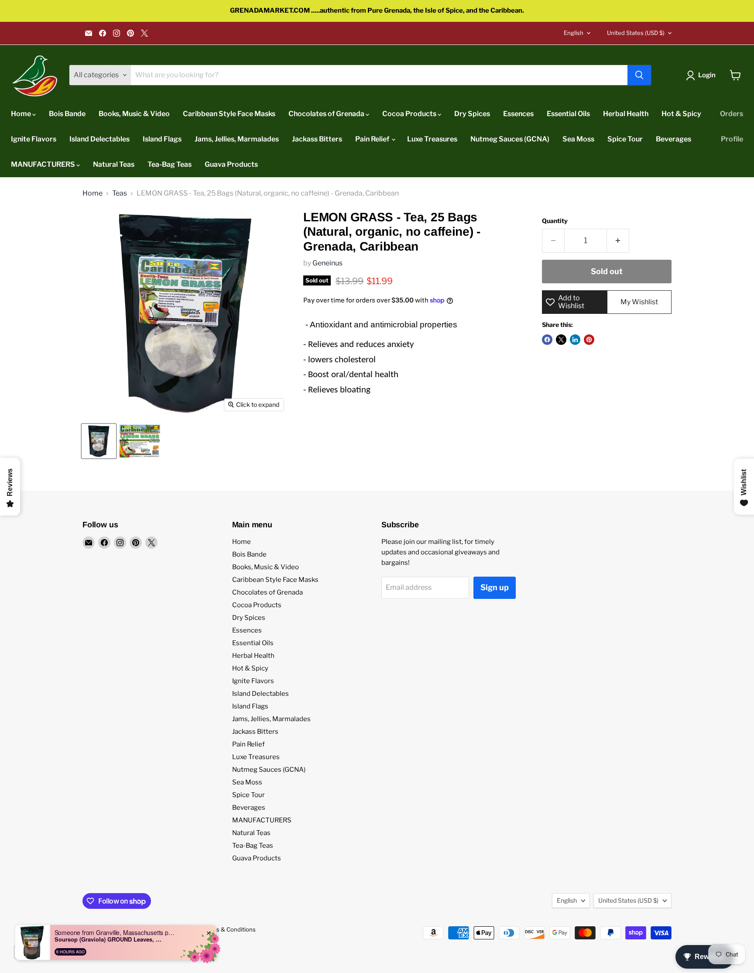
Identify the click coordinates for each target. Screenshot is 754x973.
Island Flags (162, 139)
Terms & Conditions (229, 929)
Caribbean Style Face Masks (229, 114)
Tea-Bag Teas (169, 164)
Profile (732, 139)
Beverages (673, 139)
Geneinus (327, 263)
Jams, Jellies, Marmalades (237, 139)
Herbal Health (625, 114)
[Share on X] (561, 339)
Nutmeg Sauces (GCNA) (509, 139)
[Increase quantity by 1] (618, 241)
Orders (731, 114)
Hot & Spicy (681, 114)
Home (21, 114)
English (573, 32)
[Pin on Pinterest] (589, 339)
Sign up (494, 587)
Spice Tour (625, 139)
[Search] (639, 75)
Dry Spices (472, 114)
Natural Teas (113, 164)
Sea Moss (578, 139)
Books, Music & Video (134, 114)
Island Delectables (99, 139)
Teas (119, 193)
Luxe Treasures (432, 139)
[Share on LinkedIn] (575, 339)
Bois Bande (67, 114)
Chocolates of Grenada (327, 114)
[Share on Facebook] (547, 339)
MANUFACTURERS (43, 164)
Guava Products (231, 164)
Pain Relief (373, 139)
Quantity (555, 220)
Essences (518, 114)
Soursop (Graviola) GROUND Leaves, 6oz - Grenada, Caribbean (109, 939)
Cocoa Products (410, 114)
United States (636, 32)
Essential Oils (568, 114)
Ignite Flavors (33, 139)
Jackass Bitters (317, 139)
